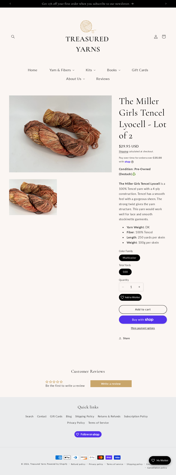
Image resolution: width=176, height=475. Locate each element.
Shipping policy (135, 464)
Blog (69, 416)
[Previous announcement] (10, 3)
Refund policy (78, 464)
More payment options (143, 328)
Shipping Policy (84, 416)
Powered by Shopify (57, 464)
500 (125, 271)
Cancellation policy (157, 468)
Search (29, 416)
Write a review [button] (111, 383)
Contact (42, 416)
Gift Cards (56, 416)
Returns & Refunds (109, 416)
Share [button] (126, 338)
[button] (13, 37)
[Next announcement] (166, 3)
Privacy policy (96, 464)
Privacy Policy (76, 422)
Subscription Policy (136, 416)
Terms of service (115, 464)
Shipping (123, 151)
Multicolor (129, 257)
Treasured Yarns (38, 464)
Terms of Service (98, 422)
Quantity (124, 280)
